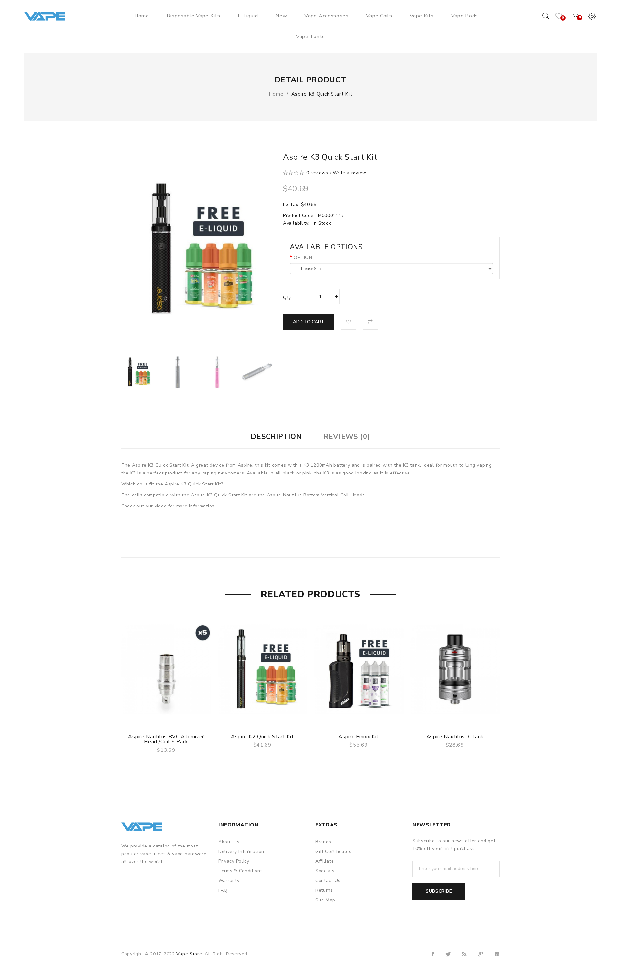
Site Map (325, 900)
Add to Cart (308, 322)
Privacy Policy (233, 861)
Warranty (229, 881)
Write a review (349, 173)
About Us (229, 842)
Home (276, 94)
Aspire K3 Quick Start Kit (322, 94)
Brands (323, 842)
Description (276, 437)
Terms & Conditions (240, 871)
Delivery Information (241, 851)
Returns (324, 890)
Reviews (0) (346, 437)
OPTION (303, 257)
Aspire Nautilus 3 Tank (455, 736)
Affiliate (324, 861)
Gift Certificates (333, 851)
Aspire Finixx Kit (358, 736)
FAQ (223, 890)
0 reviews (317, 173)
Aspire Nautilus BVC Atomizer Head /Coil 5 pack (166, 739)
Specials (325, 871)
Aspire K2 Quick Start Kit (262, 736)
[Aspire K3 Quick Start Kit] (138, 372)
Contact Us (328, 881)
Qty (287, 297)
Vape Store (189, 954)
